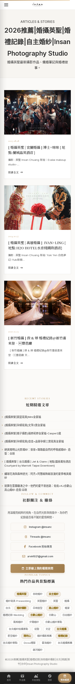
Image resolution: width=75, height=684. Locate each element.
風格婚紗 (18, 622)
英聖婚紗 (42, 601)
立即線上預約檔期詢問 (39, 568)
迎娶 (36, 629)
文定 (48, 629)
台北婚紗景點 (10, 642)
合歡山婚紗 (36, 615)
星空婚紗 (12, 635)
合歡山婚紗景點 (53, 622)
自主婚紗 (53, 593)
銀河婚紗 (37, 649)
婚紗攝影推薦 (44, 635)
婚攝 (66, 601)
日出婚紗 (67, 615)
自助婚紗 (37, 593)
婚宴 (67, 608)
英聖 (55, 601)
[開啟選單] (6, 5)
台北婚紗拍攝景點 (18, 629)
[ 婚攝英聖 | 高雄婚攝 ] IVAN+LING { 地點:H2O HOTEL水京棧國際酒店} (37, 245)
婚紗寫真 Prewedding (18, 601)
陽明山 (27, 635)
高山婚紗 (53, 608)
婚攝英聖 (21, 593)
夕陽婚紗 (34, 622)
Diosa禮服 (29, 642)
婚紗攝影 (21, 608)
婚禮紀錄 (63, 635)
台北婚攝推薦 (65, 642)
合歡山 (52, 615)
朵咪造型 (37, 608)
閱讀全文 (13, 172)
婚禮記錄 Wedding (13, 615)
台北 (8, 608)
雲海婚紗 (46, 642)
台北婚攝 (61, 629)
